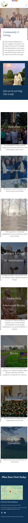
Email (5, 513)
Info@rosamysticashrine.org (13, 509)
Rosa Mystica (4, 4)
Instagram (7, 513)
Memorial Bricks (14, 305)
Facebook (2, 513)
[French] (15, 0)
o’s (14, 298)
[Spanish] (17, 0)
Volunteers (14, 170)
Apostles (14, 126)
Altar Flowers (14, 399)
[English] (13, 0)
